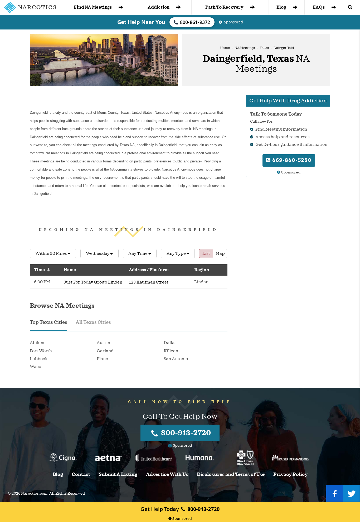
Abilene (38, 342)
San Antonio (176, 358)
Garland (105, 351)
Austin (103, 342)
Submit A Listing (118, 474)
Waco (35, 366)
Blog (281, 7)
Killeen (171, 351)
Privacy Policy (290, 474)
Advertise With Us (167, 474)
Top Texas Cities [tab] (48, 322)
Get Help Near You (141, 22)
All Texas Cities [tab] (93, 322)
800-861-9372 (195, 22)
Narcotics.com (34, 493)
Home (225, 48)
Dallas (170, 342)
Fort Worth (41, 351)
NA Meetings (245, 48)
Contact (81, 474)
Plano (102, 358)
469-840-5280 (291, 160)
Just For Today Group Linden (93, 282)
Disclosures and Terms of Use (231, 474)
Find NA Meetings (93, 7)
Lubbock (39, 358)
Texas (264, 48)
